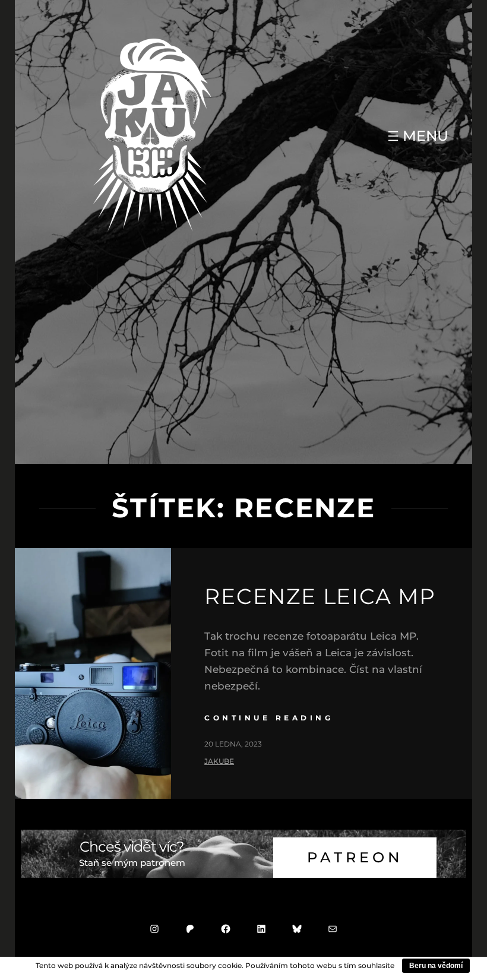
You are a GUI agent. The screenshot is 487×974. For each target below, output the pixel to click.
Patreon (355, 857)
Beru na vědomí (436, 966)
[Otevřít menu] (417, 135)
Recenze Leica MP (320, 596)
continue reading (268, 717)
